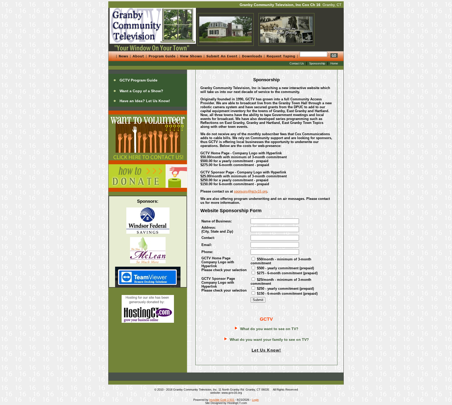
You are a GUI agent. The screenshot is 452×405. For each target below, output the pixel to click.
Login (255, 399)
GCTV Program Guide (138, 80)
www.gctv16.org (232, 392)
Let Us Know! (266, 350)
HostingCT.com (237, 402)
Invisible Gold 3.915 (222, 399)
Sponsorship (317, 63)
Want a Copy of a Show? (141, 91)
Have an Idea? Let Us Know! (145, 101)
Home (334, 63)
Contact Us (297, 63)
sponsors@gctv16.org (250, 191)
